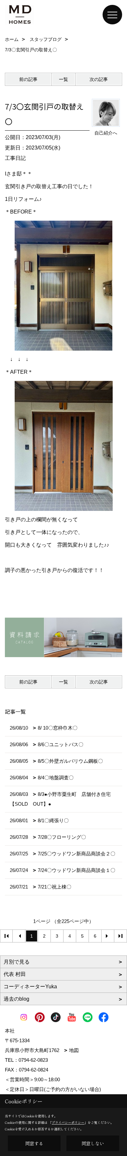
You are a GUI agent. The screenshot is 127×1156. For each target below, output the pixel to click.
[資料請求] (63, 637)
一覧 (63, 79)
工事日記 (15, 158)
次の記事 (99, 79)
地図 (74, 1050)
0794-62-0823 (33, 1060)
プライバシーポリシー (68, 1122)
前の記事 (28, 79)
